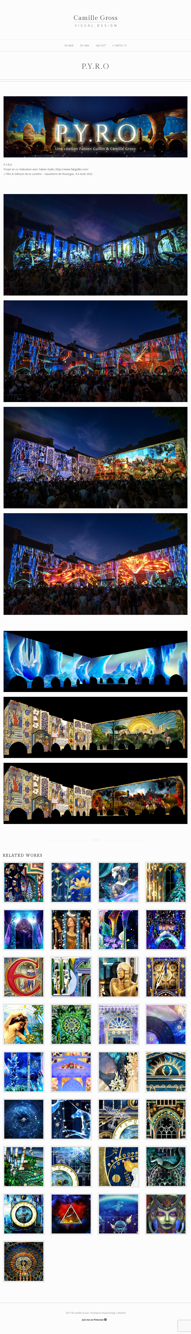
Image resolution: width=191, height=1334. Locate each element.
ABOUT (101, 45)
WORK (84, 45)
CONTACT (119, 45)
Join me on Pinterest (93, 1319)
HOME (69, 45)
